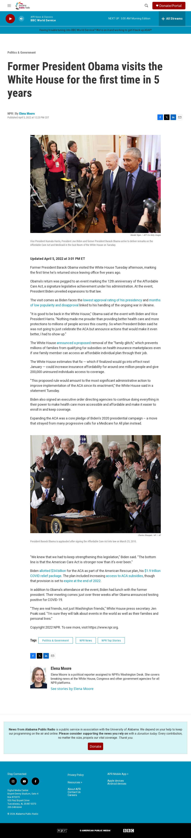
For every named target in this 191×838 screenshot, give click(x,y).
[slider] (27, 19)
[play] (10, 19)
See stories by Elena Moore (72, 688)
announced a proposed (73, 343)
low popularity (44, 305)
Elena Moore (27, 113)
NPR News (86, 640)
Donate (95, 746)
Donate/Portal (170, 6)
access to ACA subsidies (124, 576)
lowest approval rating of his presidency (112, 300)
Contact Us (74, 792)
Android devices (116, 783)
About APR (74, 789)
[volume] (21, 19)
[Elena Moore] (38, 677)
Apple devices (115, 780)
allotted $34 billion (52, 571)
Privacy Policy (76, 775)
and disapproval (67, 305)
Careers (72, 795)
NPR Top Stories (111, 640)
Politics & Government (21, 52)
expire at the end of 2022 (82, 581)
